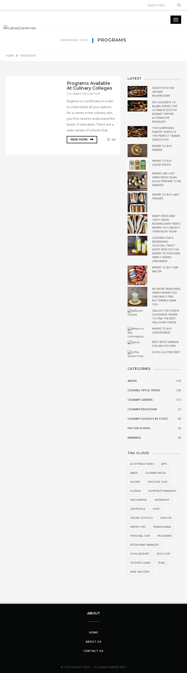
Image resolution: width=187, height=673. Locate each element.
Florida (135, 491)
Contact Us (93, 651)
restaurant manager (144, 544)
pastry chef (138, 526)
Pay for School (139, 428)
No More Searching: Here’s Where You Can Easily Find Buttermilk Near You (166, 296)
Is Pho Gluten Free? (166, 352)
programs (165, 535)
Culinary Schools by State (148, 418)
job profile (137, 509)
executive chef (158, 482)
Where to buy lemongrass (162, 330)
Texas (161, 562)
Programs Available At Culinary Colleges (89, 86)
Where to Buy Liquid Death (162, 162)
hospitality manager (162, 491)
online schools (141, 518)
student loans (140, 562)
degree (135, 482)
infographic (138, 500)
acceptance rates (142, 464)
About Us (94, 641)
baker (134, 473)
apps (164, 464)
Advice (132, 381)
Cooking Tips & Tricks (144, 390)
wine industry (140, 571)
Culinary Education (83, 93)
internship (162, 500)
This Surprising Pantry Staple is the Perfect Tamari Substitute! (166, 133)
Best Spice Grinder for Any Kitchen (165, 344)
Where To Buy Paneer (162, 148)
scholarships (139, 553)
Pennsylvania (162, 526)
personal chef (140, 535)
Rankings (134, 437)
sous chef (163, 553)
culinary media (155, 473)
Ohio (156, 509)
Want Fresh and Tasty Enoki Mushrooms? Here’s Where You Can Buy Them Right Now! (166, 223)
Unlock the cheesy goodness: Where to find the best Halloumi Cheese (165, 316)
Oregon (165, 518)
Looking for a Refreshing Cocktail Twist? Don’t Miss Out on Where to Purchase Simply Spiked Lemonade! (166, 249)
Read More (79, 139)
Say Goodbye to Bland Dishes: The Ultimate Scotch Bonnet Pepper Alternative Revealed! (164, 111)
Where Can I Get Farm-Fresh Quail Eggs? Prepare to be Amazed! (166, 179)
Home (93, 632)
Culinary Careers (140, 399)
